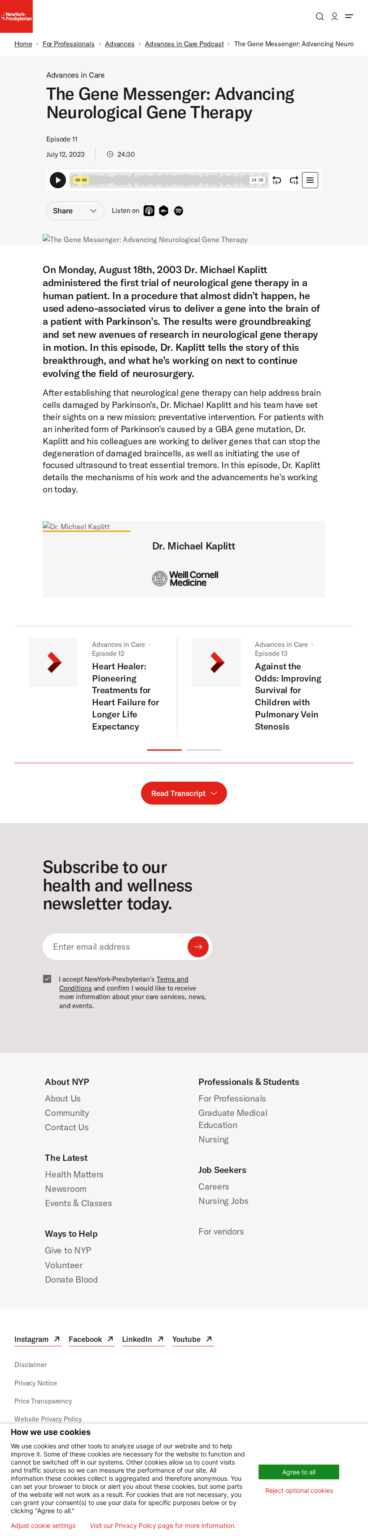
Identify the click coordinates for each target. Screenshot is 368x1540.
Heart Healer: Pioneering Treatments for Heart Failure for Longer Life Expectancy (125, 696)
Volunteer (63, 1264)
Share (63, 210)
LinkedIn (143, 1340)
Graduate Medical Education (232, 1118)
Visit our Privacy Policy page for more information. (163, 1525)
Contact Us (66, 1127)
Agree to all (298, 1472)
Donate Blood (71, 1279)
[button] (164, 750)
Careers (213, 1186)
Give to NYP (68, 1250)
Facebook (92, 1340)
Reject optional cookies (299, 1490)
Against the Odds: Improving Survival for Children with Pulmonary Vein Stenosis (288, 696)
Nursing (213, 1139)
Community (67, 1112)
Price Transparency (43, 1401)
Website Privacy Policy (48, 1419)
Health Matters (74, 1174)
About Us (63, 1098)
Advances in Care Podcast (184, 44)
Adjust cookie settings (43, 1525)
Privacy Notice (35, 1383)
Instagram (37, 1340)
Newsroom (66, 1188)
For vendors (221, 1231)
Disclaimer (30, 1364)
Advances (120, 44)
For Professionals (69, 44)
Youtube (193, 1340)
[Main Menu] (349, 16)
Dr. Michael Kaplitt (193, 546)
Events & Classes (78, 1202)
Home (23, 44)
